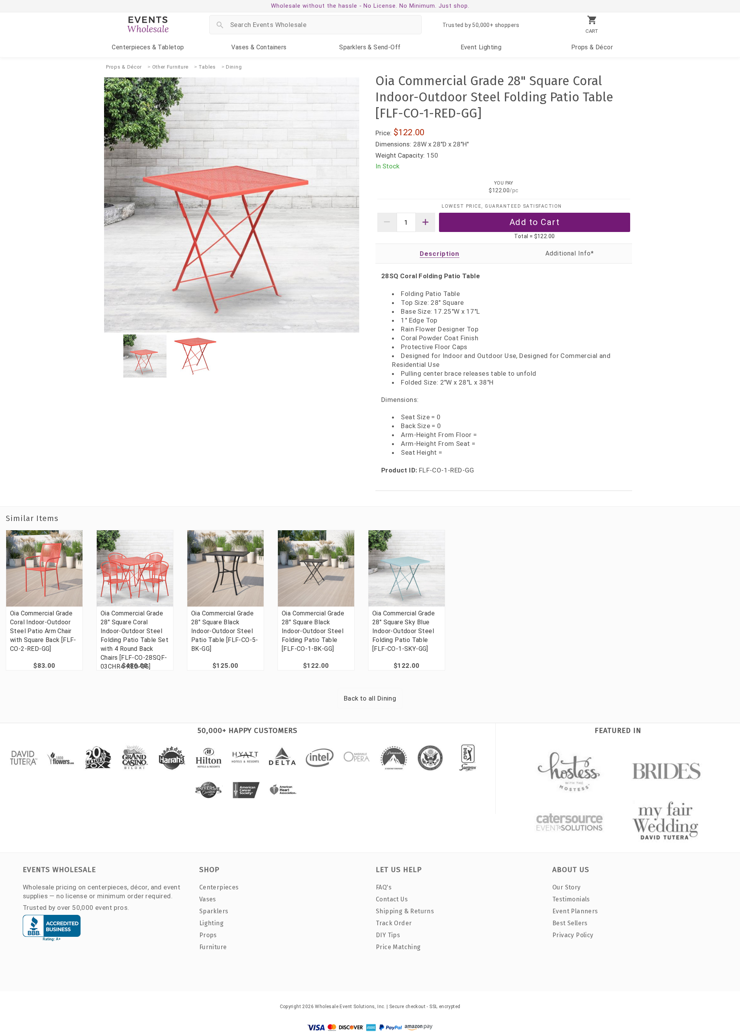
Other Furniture (170, 67)
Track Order (394, 923)
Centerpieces (148, 47)
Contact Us (392, 899)
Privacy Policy (573, 935)
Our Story (566, 887)
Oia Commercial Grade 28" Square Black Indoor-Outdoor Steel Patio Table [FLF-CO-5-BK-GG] (224, 631)
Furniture (213, 947)
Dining (234, 67)
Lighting (481, 47)
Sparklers (369, 47)
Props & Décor (124, 67)
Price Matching (398, 947)
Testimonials (571, 899)
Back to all (370, 698)
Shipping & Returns (405, 911)
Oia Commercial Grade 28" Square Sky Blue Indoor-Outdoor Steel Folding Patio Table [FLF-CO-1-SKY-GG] (403, 631)
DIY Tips (388, 935)
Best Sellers (570, 923)
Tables (206, 67)
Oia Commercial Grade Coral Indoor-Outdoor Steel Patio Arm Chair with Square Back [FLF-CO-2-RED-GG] (43, 631)
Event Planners (575, 911)
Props (592, 47)
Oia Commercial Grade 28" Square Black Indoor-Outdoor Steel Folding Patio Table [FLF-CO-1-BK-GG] (313, 631)
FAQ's (384, 887)
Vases (258, 47)
